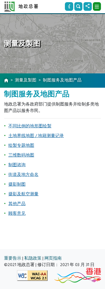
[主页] (6, 81)
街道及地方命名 (23, 175)
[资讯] (69, 6)
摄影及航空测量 (23, 194)
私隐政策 (32, 258)
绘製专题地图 (21, 145)
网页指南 (53, 258)
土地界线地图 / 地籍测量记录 (36, 136)
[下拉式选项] (97, 6)
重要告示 (12, 258)
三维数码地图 (21, 155)
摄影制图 (17, 184)
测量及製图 (25, 80)
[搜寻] (78, 6)
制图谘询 (17, 165)
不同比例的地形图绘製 (29, 126)
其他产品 (17, 204)
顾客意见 (17, 213)
